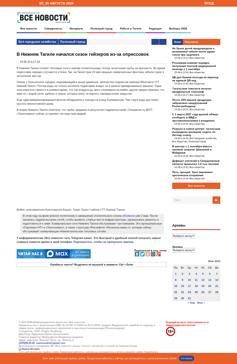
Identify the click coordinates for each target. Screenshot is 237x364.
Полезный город (101, 28)
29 (175, 298)
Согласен (186, 358)
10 (189, 279)
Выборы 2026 (178, 28)
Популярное (191, 42)
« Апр (191, 302)
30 (182, 298)
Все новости (28, 28)
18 (196, 286)
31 (189, 298)
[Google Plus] (158, 254)
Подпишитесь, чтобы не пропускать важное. (103, 241)
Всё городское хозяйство (37, 41)
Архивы (177, 246)
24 (189, 292)
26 (202, 292)
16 (182, 286)
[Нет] (232, 358)
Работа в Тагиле (130, 28)
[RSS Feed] (24, 3)
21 (216, 286)
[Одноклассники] (148, 254)
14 (216, 279)
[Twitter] (142, 254)
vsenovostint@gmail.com (50, 343)
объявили (128, 215)
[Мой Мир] (153, 254)
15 (175, 286)
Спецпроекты (53, 28)
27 (209, 292)
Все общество (197, 58)
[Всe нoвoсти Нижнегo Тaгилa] (44, 23)
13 (209, 279)
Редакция (155, 28)
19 (202, 286)
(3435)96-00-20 (27, 343)
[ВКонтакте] (137, 254)
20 (209, 286)
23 (182, 292)
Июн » (201, 302)
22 (175, 292)
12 (202, 279)
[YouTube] (30, 3)
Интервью (76, 28)
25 (196, 292)
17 (189, 286)
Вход (209, 3)
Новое (177, 42)
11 (196, 279)
